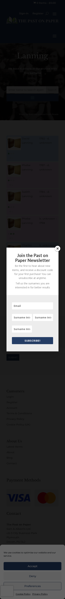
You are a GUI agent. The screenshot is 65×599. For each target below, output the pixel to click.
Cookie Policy (23, 594)
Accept (32, 566)
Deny (32, 576)
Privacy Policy (40, 594)
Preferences (32, 586)
